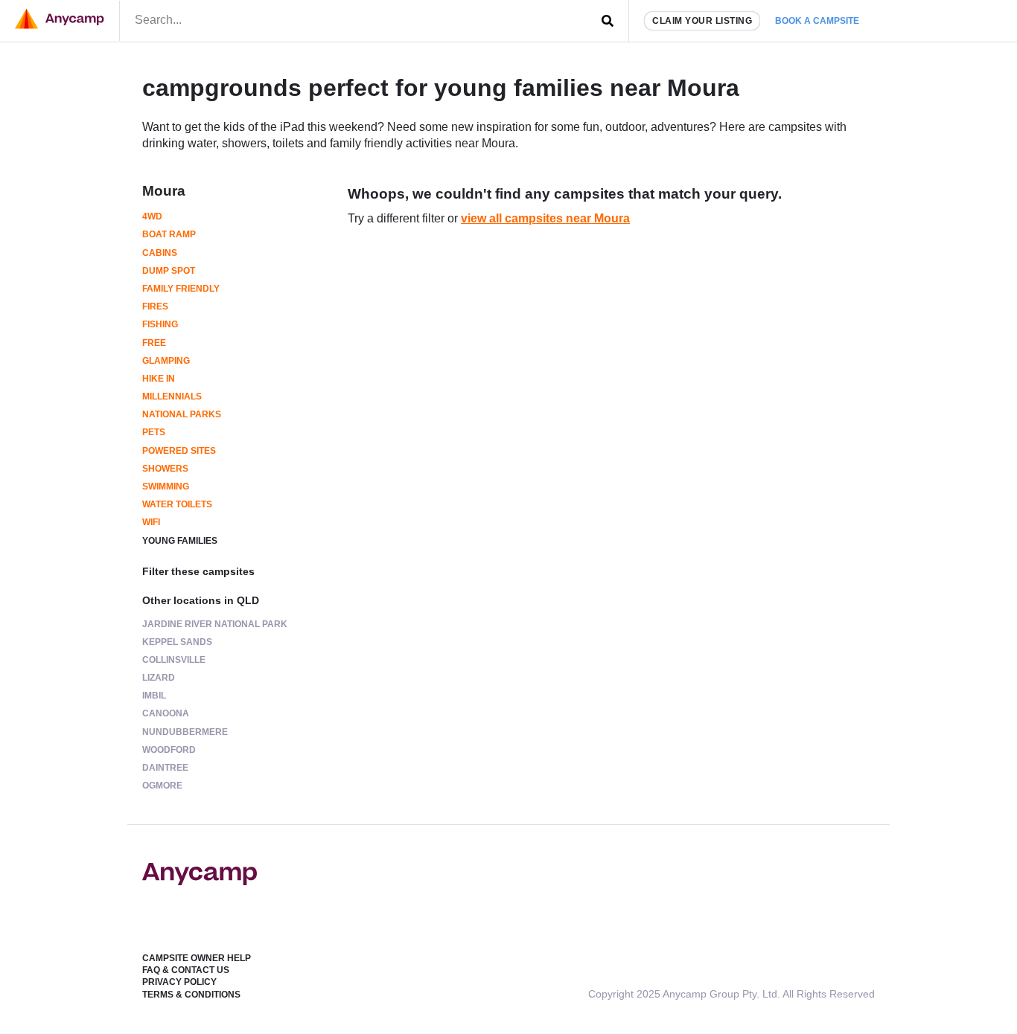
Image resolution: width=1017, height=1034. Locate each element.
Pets (153, 432)
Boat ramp (169, 234)
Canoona (165, 713)
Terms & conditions (191, 994)
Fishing (160, 324)
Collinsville (173, 660)
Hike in (158, 378)
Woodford (169, 750)
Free (154, 343)
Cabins (159, 253)
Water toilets (177, 504)
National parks (181, 414)
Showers (165, 468)
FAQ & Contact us (185, 970)
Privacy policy (179, 982)
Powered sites (179, 451)
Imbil (154, 695)
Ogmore (162, 785)
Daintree (165, 767)
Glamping (166, 361)
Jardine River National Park (214, 624)
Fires (155, 306)
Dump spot (168, 271)
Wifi (151, 522)
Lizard (158, 677)
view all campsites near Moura (545, 218)
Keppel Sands (177, 642)
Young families (179, 541)
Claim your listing (702, 21)
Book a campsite (817, 21)
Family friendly (181, 288)
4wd (152, 216)
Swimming (165, 486)
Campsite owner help (196, 958)
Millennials (172, 396)
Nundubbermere (185, 732)
